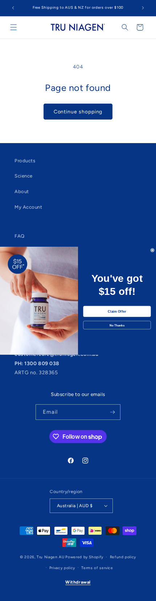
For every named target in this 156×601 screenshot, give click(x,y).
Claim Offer (117, 311)
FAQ (20, 236)
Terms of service (97, 567)
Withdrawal (78, 582)
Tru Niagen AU (50, 557)
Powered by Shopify (84, 557)
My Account (28, 207)
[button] (13, 27)
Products (25, 160)
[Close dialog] (153, 250)
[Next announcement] (143, 8)
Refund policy (123, 557)
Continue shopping (78, 111)
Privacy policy (62, 567)
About (22, 191)
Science (24, 176)
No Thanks (117, 324)
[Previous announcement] (13, 8)
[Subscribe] (112, 412)
